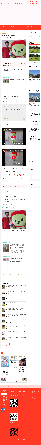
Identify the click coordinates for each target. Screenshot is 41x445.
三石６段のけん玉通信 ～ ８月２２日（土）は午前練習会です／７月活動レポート (16, 286)
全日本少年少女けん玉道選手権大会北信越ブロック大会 (16, 297)
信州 (3, 345)
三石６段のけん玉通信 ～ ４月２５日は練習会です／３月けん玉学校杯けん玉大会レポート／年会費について (16, 321)
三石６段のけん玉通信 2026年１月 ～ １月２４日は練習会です (16, 332)
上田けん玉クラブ (12, 26)
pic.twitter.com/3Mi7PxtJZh (17, 114)
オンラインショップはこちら (34, 62)
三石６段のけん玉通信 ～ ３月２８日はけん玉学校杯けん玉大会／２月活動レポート (16, 326)
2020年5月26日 (7, 118)
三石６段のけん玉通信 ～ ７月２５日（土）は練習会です (16, 292)
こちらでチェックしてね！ (35, 86)
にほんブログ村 (5, 277)
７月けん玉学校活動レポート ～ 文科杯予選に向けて (16, 302)
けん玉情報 (3, 33)
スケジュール (4, 26)
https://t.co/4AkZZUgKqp (10, 111)
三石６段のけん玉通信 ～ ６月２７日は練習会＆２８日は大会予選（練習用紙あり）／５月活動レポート (16, 309)
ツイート (30, 165)
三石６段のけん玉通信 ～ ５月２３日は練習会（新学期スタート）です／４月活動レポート (16, 315)
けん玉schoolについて (28, 26)
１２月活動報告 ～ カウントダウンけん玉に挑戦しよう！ (16, 338)
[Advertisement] (20, 17)
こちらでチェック (36, 105)
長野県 (6, 345)
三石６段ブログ (19, 26)
